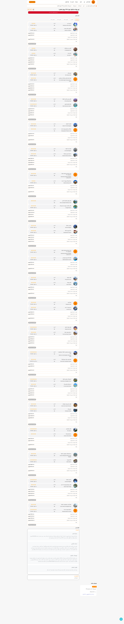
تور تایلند (79, 6)
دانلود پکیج (30, 9)
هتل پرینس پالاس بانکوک (66, 99)
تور (83, 6)
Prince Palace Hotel (68, 101)
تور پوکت (74, 6)
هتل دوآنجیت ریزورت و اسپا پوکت (65, 205)
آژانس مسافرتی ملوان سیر (90, 6)
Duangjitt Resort (68, 207)
